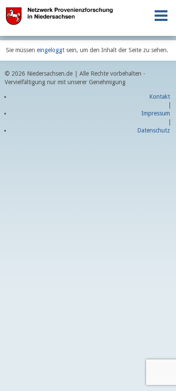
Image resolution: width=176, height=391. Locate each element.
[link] (161, 15)
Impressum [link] (155, 113)
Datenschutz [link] (153, 130)
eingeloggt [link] (51, 50)
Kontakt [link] (159, 96)
